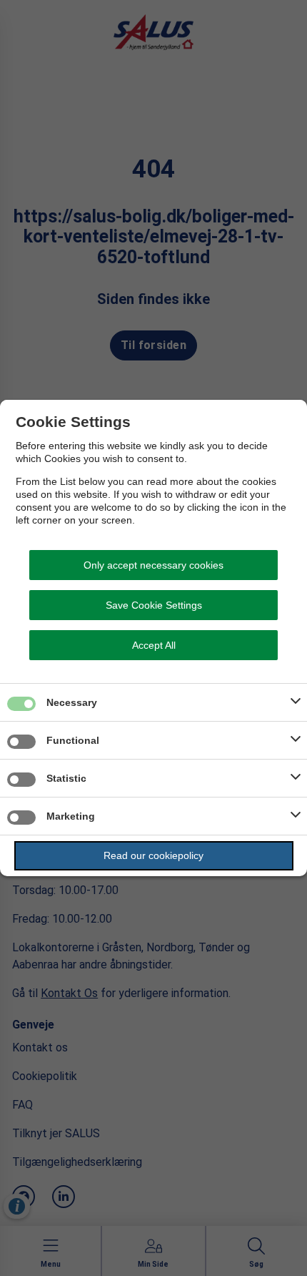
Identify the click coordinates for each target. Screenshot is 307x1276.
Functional (72, 740)
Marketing (70, 816)
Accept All (154, 645)
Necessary (71, 702)
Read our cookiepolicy (153, 855)
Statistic (66, 778)
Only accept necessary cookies (153, 565)
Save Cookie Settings (154, 605)
